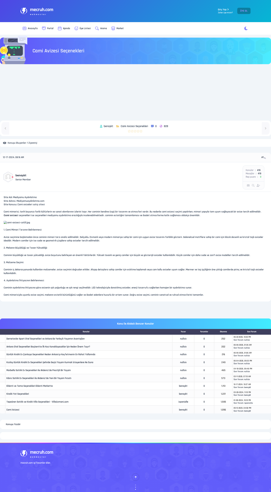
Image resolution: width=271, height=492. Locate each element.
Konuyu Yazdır (13, 424)
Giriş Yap (225, 11)
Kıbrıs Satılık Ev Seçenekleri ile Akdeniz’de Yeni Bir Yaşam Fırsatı (38, 378)
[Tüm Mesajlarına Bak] (253, 185)
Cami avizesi (11, 215)
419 (258, 170)
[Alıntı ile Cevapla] (265, 158)
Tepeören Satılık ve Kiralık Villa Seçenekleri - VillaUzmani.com (37, 401)
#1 (262, 157)
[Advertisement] (135, 93)
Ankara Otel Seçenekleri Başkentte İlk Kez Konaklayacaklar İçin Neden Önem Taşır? (48, 346)
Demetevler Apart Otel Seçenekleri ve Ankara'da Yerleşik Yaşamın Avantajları (45, 338)
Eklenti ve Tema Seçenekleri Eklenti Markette (29, 385)
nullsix (183, 338)
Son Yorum (238, 340)
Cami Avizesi (12, 409)
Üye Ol (244, 11)
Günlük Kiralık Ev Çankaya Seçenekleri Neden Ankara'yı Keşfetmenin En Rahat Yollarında (50, 354)
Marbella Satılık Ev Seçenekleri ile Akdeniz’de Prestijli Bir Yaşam (38, 370)
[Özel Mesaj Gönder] (248, 185)
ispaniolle (183, 401)
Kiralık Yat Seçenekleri (17, 393)
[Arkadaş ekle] (258, 185)
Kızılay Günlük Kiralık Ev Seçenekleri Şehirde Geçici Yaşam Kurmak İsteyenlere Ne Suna (49, 362)
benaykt (20, 175)
